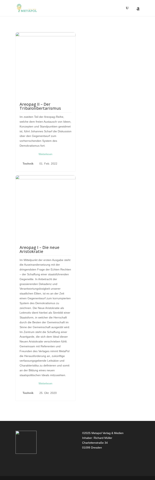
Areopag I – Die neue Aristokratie (39, 249)
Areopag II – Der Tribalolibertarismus (40, 106)
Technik (28, 163)
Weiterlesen (45, 154)
